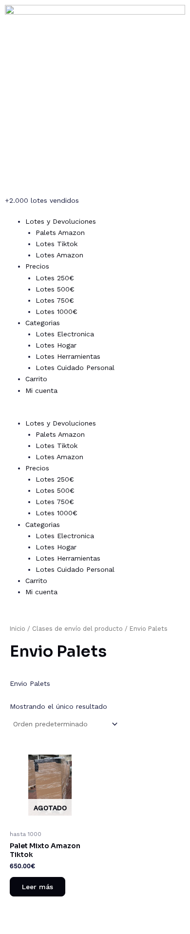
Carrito (36, 379)
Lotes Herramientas (68, 356)
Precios (37, 266)
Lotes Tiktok (56, 244)
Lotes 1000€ (56, 311)
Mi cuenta (41, 390)
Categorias (42, 323)
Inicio (17, 628)
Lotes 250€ (55, 278)
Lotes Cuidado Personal (75, 367)
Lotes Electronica (65, 334)
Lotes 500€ (55, 289)
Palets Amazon (60, 232)
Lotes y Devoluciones (60, 221)
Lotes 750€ (55, 300)
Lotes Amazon (59, 255)
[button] (95, 412)
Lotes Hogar (56, 345)
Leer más (37, 887)
